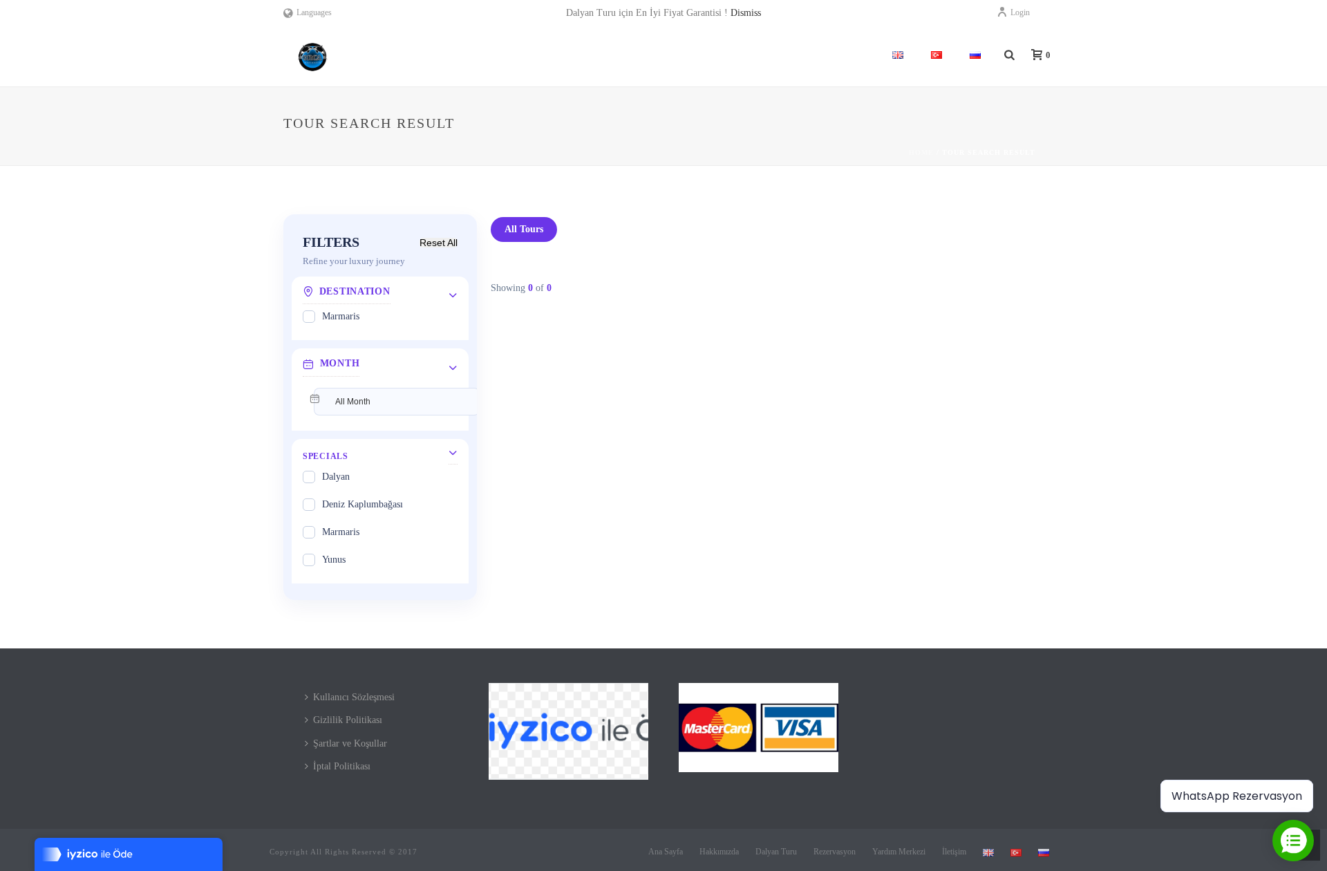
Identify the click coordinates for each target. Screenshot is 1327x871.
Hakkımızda (719, 851)
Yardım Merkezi (898, 851)
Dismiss (746, 13)
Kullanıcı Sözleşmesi (354, 697)
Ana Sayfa (665, 851)
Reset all (439, 242)
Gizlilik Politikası (347, 720)
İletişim (954, 851)
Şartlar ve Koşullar (350, 743)
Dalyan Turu (776, 851)
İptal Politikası (341, 766)
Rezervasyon (834, 851)
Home (921, 152)
